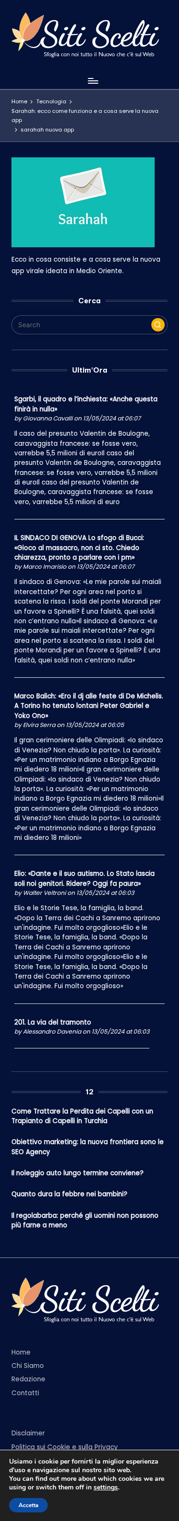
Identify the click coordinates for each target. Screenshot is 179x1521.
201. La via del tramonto (52, 1022)
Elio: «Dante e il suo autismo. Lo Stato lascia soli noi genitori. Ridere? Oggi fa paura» (84, 878)
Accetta (28, 1505)
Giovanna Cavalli (48, 418)
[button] (158, 324)
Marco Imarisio (44, 566)
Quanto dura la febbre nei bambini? (69, 1194)
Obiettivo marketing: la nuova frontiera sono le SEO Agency (87, 1146)
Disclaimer (28, 1433)
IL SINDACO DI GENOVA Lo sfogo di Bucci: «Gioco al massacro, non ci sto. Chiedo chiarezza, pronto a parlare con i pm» (79, 547)
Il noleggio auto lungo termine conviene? (77, 1173)
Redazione (28, 1379)
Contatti (25, 1393)
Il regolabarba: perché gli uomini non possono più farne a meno (84, 1220)
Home (21, 1352)
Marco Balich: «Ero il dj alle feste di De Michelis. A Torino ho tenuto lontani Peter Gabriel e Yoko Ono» (88, 706)
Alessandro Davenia (52, 1031)
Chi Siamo (27, 1365)
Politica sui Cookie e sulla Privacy (64, 1447)
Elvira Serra (39, 725)
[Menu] (92, 80)
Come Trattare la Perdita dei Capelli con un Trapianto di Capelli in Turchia (82, 1116)
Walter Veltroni (44, 893)
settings (106, 1487)
